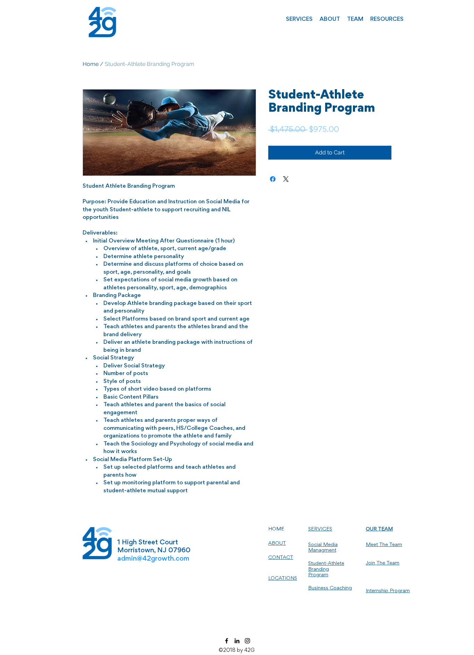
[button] (299, 20)
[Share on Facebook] (273, 179)
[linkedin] (237, 640)
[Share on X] (286, 179)
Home (91, 64)
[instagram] (247, 640)
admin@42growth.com (153, 559)
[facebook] (226, 640)
